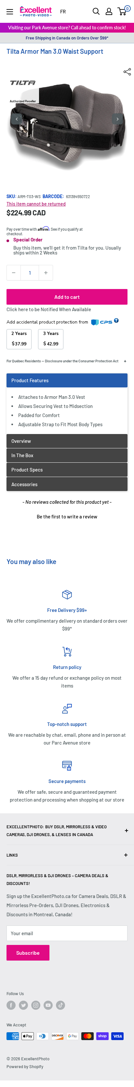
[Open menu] (10, 11)
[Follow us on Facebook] (11, 1005)
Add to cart (67, 297)
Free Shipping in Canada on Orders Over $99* (67, 37)
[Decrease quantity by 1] (13, 272)
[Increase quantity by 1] (46, 272)
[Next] (117, 118)
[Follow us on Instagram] (35, 1005)
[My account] (109, 11)
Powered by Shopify (25, 1066)
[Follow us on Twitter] (23, 1005)
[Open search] (96, 11)
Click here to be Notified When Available (49, 309)
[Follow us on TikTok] (60, 1005)
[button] (67, 516)
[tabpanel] (67, 403)
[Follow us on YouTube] (48, 1005)
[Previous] (16, 118)
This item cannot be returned (36, 204)
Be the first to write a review (67, 516)
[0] (122, 11)
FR (63, 11)
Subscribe (28, 952)
